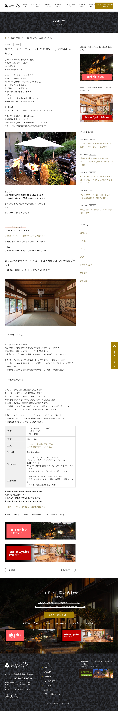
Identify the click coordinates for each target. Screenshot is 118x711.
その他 (83, 241)
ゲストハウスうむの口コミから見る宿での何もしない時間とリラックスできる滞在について (96, 180)
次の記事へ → (68, 570)
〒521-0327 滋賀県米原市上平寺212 (19, 674)
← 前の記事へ (12, 570)
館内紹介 (47, 672)
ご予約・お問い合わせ (104, 6)
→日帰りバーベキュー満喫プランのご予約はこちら (25, 236)
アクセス (47, 685)
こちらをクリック (12, 227)
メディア (83, 257)
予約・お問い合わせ (52, 694)
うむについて (49, 668)
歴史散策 (83, 273)
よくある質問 (49, 681)
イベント (92, 154)
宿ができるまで (86, 265)
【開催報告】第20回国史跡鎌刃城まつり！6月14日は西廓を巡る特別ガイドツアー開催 (96, 161)
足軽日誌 (92, 139)
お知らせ (17, 44)
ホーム (7, 38)
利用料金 (47, 676)
